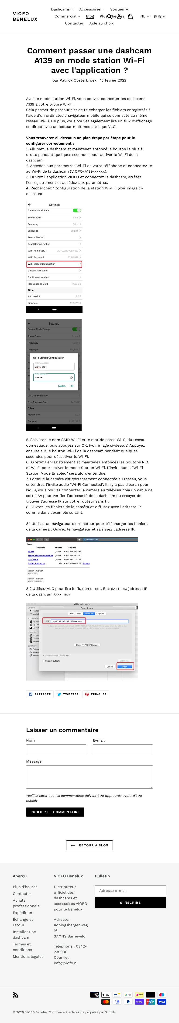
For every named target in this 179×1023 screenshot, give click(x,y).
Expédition (22, 912)
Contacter (22, 893)
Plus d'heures (25, 887)
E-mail (99, 740)
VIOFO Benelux (36, 1012)
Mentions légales (28, 956)
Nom (30, 740)
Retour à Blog (93, 845)
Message (33, 761)
